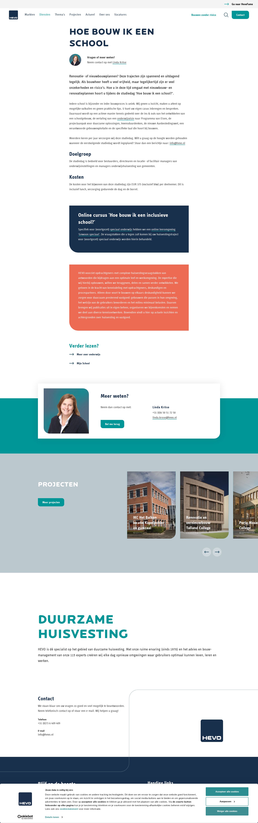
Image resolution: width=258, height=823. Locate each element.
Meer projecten (51, 502)
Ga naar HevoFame (242, 4)
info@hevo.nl (177, 143)
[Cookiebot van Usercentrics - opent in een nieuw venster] (25, 817)
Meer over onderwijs (88, 354)
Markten (30, 14)
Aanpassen (225, 801)
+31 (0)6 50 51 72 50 (164, 412)
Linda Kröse (119, 62)
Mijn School (83, 363)
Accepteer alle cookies (227, 791)
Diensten (44, 14)
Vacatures (120, 14)
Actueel (90, 14)
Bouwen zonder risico (203, 15)
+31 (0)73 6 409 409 (49, 723)
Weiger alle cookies (227, 811)
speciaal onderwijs (121, 229)
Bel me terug (112, 424)
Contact (240, 15)
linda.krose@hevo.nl (165, 417)
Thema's (60, 14)
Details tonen (52, 817)
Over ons (104, 14)
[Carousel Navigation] (129, 553)
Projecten (75, 14)
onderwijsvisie (125, 118)
